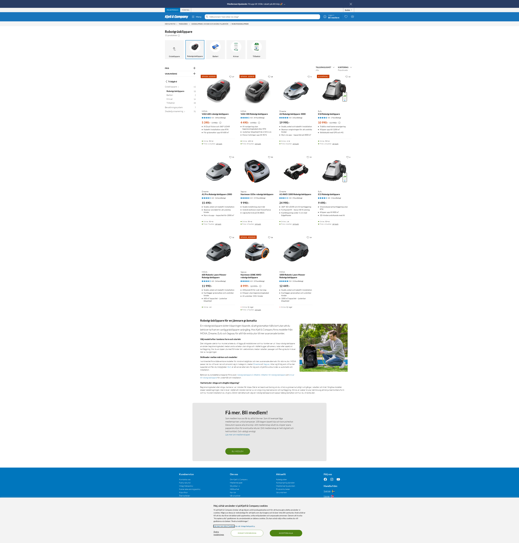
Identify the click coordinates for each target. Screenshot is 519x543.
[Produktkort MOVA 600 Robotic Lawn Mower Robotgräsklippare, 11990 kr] (218, 251)
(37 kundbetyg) (259, 281)
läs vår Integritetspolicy (245, 526)
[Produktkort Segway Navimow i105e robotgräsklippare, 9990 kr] (257, 171)
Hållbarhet (234, 489)
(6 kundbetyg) (297, 118)
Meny (199, 16)
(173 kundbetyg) (259, 198)
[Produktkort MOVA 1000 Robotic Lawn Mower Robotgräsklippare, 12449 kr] (296, 251)
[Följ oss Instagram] (331, 479)
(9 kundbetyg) (297, 198)
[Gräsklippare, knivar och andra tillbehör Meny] (230, 24)
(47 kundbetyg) (259, 118)
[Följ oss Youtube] (338, 479)
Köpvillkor (183, 492)
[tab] (172, 10)
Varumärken (281, 492)
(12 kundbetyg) (297, 281)
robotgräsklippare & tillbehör (248, 375)
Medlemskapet (236, 482)
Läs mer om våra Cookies (224, 526)
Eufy (229, 367)
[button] (178, 35)
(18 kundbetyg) (220, 118)
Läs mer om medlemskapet (237, 434)
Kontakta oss (184, 479)
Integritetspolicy (186, 486)
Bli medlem (238, 451)
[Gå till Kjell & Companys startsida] (177, 16)
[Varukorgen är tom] (352, 16)
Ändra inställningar (219, 533)
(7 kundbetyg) (336, 118)
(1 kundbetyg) (336, 198)
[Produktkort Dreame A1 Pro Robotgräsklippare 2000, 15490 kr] (218, 171)
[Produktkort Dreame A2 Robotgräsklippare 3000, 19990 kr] (296, 91)
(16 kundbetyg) (220, 198)
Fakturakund (184, 482)
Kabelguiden (281, 479)
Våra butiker (235, 495)
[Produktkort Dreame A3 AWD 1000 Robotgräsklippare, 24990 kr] (296, 171)
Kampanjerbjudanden (285, 482)
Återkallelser (184, 495)
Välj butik (219, 144)
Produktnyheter (283, 489)
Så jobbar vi (235, 486)
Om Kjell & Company (239, 479)
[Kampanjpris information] (220, 123)
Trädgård (172, 81)
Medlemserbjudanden (285, 486)
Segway (267, 364)
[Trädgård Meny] (189, 24)
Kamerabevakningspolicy (189, 489)
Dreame (256, 364)
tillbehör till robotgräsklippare (273, 375)
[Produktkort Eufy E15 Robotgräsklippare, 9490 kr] (334, 171)
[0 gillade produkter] (346, 16)
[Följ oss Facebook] (325, 479)
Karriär (233, 492)
